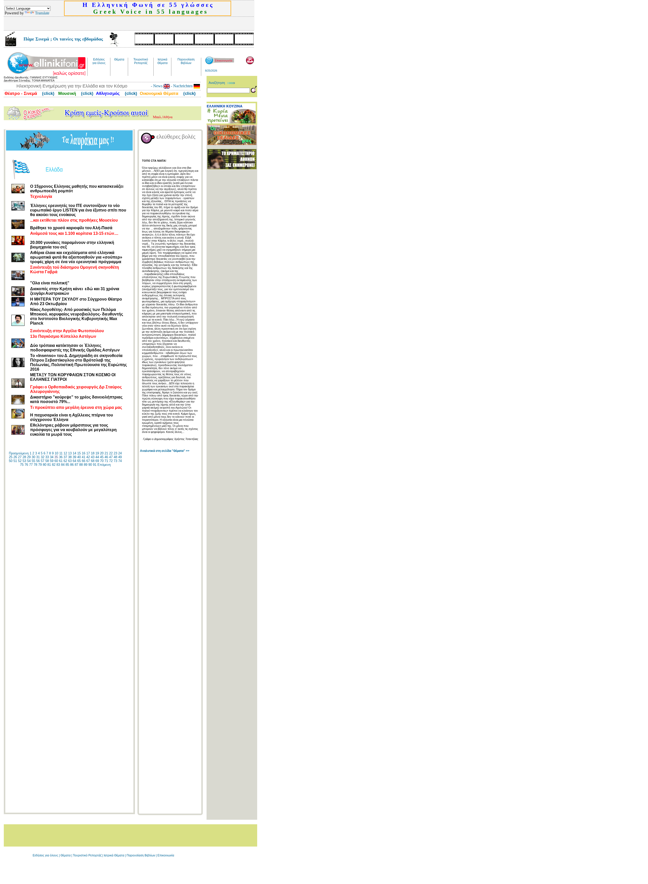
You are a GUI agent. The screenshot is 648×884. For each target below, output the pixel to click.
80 (44, 465)
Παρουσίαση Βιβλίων (141, 855)
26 (15, 457)
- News (157, 86)
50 (10, 461)
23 (115, 453)
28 (24, 457)
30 (33, 457)
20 (102, 453)
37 (65, 457)
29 (29, 457)
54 (29, 461)
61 (61, 461)
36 (61, 457)
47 (111, 457)
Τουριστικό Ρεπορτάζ (87, 855)
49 (120, 457)
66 (83, 461)
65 (79, 461)
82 (53, 465)
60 (56, 461)
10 (56, 453)
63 (70, 461)
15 (79, 453)
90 (90, 465)
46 (106, 457)
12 (65, 453)
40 (79, 457)
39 (74, 457)
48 (115, 457)
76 (26, 465)
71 (106, 461)
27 (20, 457)
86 (72, 465)
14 (74, 453)
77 (31, 465)
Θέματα (65, 855)
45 (102, 457)
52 (20, 461)
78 (35, 465)
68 (92, 461)
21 (106, 453)
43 (92, 457)
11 (61, 453)
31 (38, 457)
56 (38, 461)
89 (85, 465)
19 (97, 453)
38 (70, 457)
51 (15, 461)
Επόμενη (104, 465)
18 (92, 453)
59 (51, 461)
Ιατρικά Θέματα (114, 855)
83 (58, 465)
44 (97, 457)
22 (111, 453)
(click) (47, 93)
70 (102, 461)
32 (42, 457)
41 (83, 457)
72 (111, 461)
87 (76, 465)
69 (97, 461)
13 (70, 453)
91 (94, 465)
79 (40, 465)
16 (83, 453)
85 (67, 465)
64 (74, 461)
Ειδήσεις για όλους (45, 855)
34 (51, 457)
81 (49, 465)
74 (120, 461)
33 (47, 457)
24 (120, 453)
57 (42, 461)
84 (63, 465)
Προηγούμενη (19, 453)
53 (24, 461)
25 (10, 457)
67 (88, 461)
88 (81, 465)
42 (88, 457)
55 (33, 461)
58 (47, 461)
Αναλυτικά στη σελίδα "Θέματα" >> (164, 451)
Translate (42, 13)
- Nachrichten (182, 86)
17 (88, 453)
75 (22, 465)
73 (115, 461)
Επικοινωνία (165, 855)
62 (65, 461)
